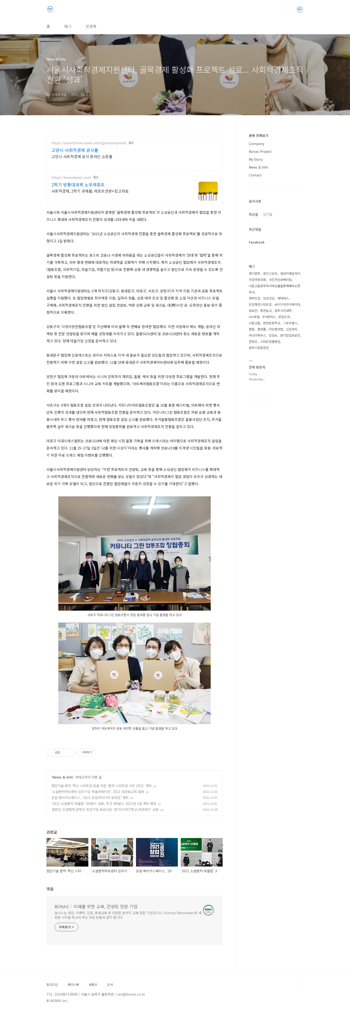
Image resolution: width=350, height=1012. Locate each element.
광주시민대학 (283, 310)
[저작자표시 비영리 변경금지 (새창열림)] (102, 752)
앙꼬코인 (269, 298)
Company (256, 143)
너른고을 (254, 323)
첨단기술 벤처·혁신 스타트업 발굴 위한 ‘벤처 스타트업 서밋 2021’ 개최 (101, 785)
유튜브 (93, 985)
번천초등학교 (271, 323)
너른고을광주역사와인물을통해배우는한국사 (274, 289)
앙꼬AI (273, 335)
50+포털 (254, 316)
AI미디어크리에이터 (287, 304)
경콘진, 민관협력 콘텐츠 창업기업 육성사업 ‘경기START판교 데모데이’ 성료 (105, 809)
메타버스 (283, 298)
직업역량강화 (257, 279)
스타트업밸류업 (270, 341)
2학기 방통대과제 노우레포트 (78, 184)
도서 (110, 985)
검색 (288, 9)
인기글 (267, 214)
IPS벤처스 (268, 316)
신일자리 (291, 329)
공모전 (253, 310)
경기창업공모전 (290, 335)
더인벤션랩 (276, 329)
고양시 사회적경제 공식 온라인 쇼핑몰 (81, 156)
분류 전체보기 (258, 135)
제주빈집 (254, 298)
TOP (300, 986)
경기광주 (254, 273)
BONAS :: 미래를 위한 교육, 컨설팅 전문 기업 (96, 906)
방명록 (91, 26)
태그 (67, 26)
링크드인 (52, 985)
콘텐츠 (253, 341)
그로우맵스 (290, 323)
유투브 (264, 396)
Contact (255, 175)
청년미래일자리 (290, 273)
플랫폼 (261, 329)
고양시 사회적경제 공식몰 (74, 150)
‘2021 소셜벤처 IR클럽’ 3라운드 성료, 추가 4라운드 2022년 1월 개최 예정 (103, 803)
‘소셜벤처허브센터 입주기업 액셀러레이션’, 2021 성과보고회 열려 (97, 791)
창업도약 (284, 316)
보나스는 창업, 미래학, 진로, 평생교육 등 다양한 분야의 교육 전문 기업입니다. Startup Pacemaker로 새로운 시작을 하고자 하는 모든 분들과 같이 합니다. (128, 915)
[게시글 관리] (70, 752)
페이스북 (253, 396)
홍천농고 (266, 310)
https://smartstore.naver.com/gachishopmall (88, 143)
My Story (256, 159)
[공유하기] (64, 752)
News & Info (62, 777)
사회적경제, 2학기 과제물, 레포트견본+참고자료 (90, 191)
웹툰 (252, 329)
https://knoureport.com (71, 177)
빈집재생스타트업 (260, 304)
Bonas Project (260, 151)
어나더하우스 (257, 335)
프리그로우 (270, 273)
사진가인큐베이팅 (280, 279)
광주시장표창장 (259, 347)
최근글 (253, 214)
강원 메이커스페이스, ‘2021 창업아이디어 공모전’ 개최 (90, 797)
